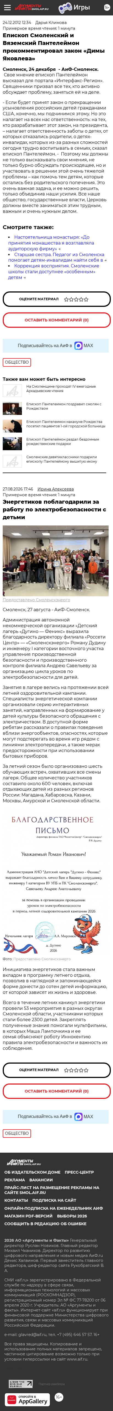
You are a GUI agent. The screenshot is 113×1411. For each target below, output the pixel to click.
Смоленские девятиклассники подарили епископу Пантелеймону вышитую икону (61, 459)
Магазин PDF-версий (28, 1216)
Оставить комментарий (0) (57, 320)
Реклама (14, 1179)
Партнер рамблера (52, 1384)
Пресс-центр (79, 1172)
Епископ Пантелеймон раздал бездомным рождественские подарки (62, 441)
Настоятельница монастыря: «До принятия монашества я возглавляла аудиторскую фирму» (51, 243)
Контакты (16, 1200)
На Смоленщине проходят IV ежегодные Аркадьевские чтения (61, 388)
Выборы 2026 (72, 1216)
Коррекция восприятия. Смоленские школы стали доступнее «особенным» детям (53, 271)
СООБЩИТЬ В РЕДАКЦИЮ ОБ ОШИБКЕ (45, 1223)
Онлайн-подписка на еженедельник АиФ (53, 1208)
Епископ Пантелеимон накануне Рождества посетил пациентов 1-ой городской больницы (65, 424)
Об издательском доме (32, 1172)
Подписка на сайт (54, 1200)
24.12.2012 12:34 (17, 22)
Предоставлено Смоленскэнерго (36, 599)
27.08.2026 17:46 (18, 489)
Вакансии (41, 1179)
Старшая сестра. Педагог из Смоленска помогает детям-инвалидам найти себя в (56, 257)
